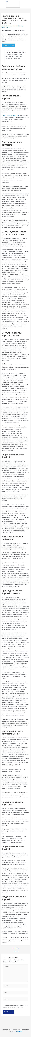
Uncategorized (16, 26)
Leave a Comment (7, 26)
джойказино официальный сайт (10, 115)
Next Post (15, 951)
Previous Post (15, 948)
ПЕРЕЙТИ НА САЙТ (8, 45)
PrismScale (19, 1031)
